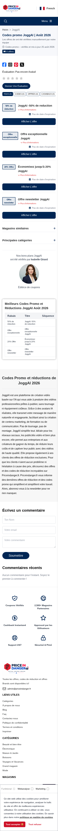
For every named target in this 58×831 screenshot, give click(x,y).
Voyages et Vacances (12, 761)
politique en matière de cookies (36, 817)
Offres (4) (33, 94)
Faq (4, 714)
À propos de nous (11, 705)
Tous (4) (8, 94)
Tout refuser (34, 824)
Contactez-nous (10, 718)
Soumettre (16, 555)
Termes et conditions (12, 727)
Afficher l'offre (29, 121)
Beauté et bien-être (11, 744)
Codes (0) (19, 94)
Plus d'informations (28, 110)
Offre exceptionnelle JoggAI (34, 136)
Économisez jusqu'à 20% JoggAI (34, 169)
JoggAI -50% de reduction (35, 105)
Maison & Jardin (10, 753)
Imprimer (6, 731)
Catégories (7, 701)
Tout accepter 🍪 (15, 824)
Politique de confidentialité (15, 722)
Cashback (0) (48, 94)
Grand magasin (10, 766)
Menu (45, 21)
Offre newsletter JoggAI (33, 199)
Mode (5, 770)
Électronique (8, 748)
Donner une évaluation (16, 86)
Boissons (6, 757)
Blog (4, 710)
